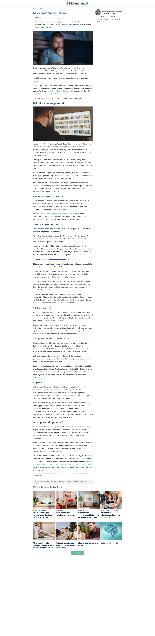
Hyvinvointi (59, 510)
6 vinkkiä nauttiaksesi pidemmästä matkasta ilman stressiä (65, 545)
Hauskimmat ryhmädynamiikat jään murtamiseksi (110, 515)
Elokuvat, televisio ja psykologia (49, 8)
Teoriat (102, 541)
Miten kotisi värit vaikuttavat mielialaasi (65, 514)
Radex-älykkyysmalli (109, 543)
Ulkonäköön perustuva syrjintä (88, 544)
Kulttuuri (35, 8)
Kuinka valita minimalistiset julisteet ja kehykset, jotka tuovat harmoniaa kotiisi (88, 515)
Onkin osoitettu (50, 372)
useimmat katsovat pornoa (60, 91)
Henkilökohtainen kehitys (109, 510)
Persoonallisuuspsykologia (42, 541)
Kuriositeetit (60, 541)
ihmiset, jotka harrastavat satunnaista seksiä (57, 214)
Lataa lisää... (77, 553)
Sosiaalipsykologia (84, 541)
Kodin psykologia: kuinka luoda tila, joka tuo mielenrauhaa (42, 515)
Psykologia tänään (39, 510)
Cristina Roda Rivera (108, 13)
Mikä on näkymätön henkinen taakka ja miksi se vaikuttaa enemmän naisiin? (43, 545)
